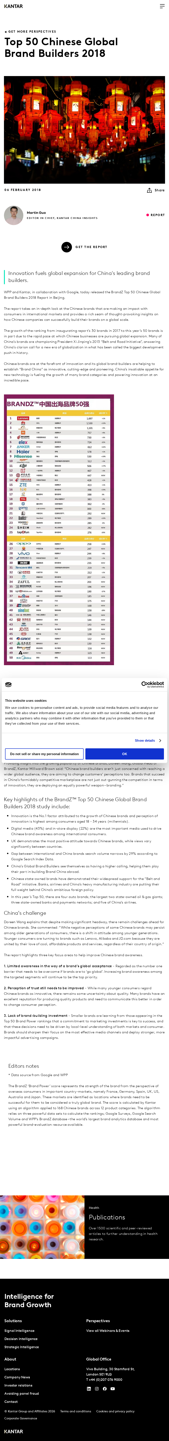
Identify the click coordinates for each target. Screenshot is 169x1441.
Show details (145, 740)
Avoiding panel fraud (21, 1394)
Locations (12, 1369)
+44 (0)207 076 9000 (105, 1380)
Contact (10, 1402)
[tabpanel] (43, 1339)
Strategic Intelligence (21, 1347)
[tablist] (84, 1360)
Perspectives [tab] (98, 1321)
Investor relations (18, 1385)
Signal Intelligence (19, 1331)
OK (124, 754)
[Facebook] (104, 1390)
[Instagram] (96, 1390)
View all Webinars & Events (107, 1331)
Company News (17, 1377)
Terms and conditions (75, 1411)
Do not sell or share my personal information (44, 754)
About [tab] (10, 1360)
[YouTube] (89, 1390)
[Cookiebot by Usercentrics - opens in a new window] (144, 684)
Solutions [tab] (13, 1321)
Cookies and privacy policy (115, 1411)
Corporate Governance (20, 1418)
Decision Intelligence (21, 1339)
